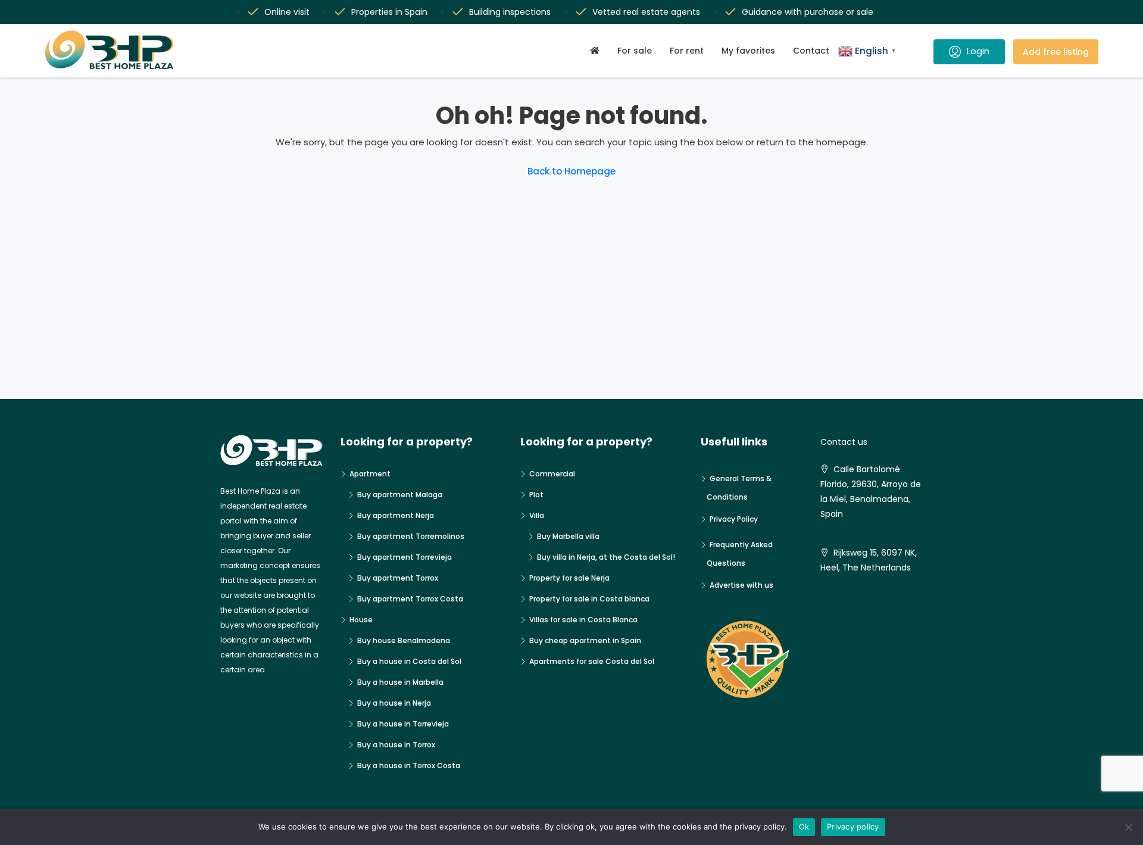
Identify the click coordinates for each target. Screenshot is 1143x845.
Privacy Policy (734, 519)
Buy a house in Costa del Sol (409, 661)
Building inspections (510, 12)
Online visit (287, 12)
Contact (811, 51)
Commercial (552, 474)
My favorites (748, 51)
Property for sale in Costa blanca (589, 599)
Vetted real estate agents (646, 12)
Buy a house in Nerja (394, 703)
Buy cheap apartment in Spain (585, 640)
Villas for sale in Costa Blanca (583, 620)
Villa (536, 515)
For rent (687, 51)
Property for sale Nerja (569, 578)
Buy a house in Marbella (400, 682)
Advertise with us (741, 585)
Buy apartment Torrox (397, 578)
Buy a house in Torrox (396, 745)
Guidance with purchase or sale (807, 12)
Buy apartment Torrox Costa (410, 599)
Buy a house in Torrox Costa (408, 765)
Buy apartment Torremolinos (410, 536)
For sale (634, 51)
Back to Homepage (571, 171)
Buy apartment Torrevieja (404, 557)
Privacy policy (853, 826)
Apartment (370, 474)
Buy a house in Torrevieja (403, 724)
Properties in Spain (389, 12)
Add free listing (1056, 52)
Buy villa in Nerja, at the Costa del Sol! (606, 557)
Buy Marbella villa (568, 536)
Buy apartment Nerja (395, 515)
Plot (536, 494)
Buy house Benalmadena (403, 640)
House (361, 620)
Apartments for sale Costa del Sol (591, 661)
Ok (804, 826)
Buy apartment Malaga (399, 494)
